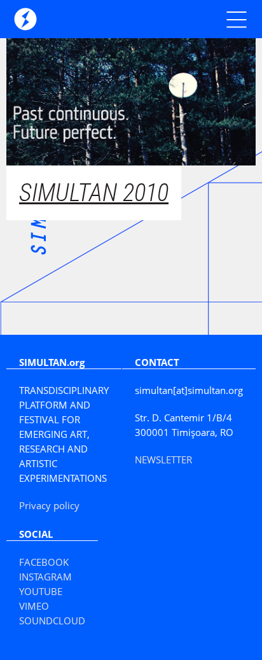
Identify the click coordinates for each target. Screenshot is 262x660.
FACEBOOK (44, 562)
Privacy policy (49, 505)
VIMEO (34, 606)
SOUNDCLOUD (52, 620)
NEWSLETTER (163, 459)
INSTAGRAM (45, 576)
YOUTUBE (40, 591)
